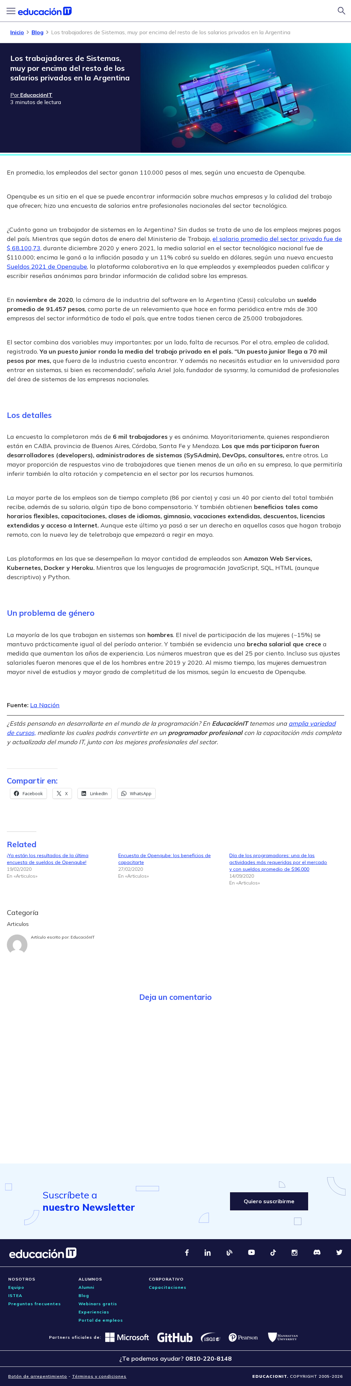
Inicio (17, 32)
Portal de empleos (100, 1320)
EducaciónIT (83, 937)
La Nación (45, 705)
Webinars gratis (97, 1303)
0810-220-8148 (208, 1358)
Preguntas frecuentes (34, 1303)
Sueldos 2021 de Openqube (47, 266)
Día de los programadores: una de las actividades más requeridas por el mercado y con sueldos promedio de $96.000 (278, 862)
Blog (38, 32)
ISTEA (15, 1295)
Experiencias (93, 1311)
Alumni (86, 1287)
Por (31, 94)
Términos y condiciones (99, 1376)
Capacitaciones (167, 1287)
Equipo (16, 1287)
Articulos (18, 923)
